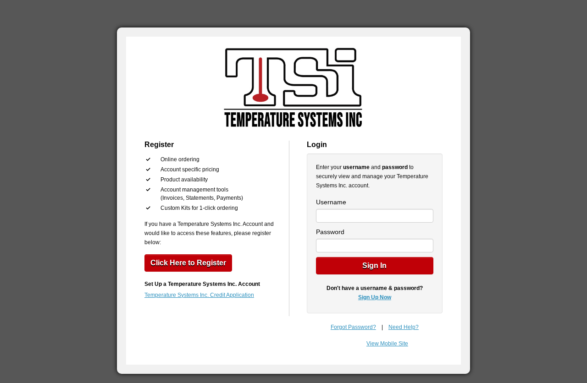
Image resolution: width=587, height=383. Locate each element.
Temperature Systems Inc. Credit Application (199, 295)
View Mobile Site (387, 343)
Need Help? (403, 327)
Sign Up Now (374, 297)
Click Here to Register (188, 263)
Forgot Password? (353, 327)
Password (330, 231)
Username (331, 202)
